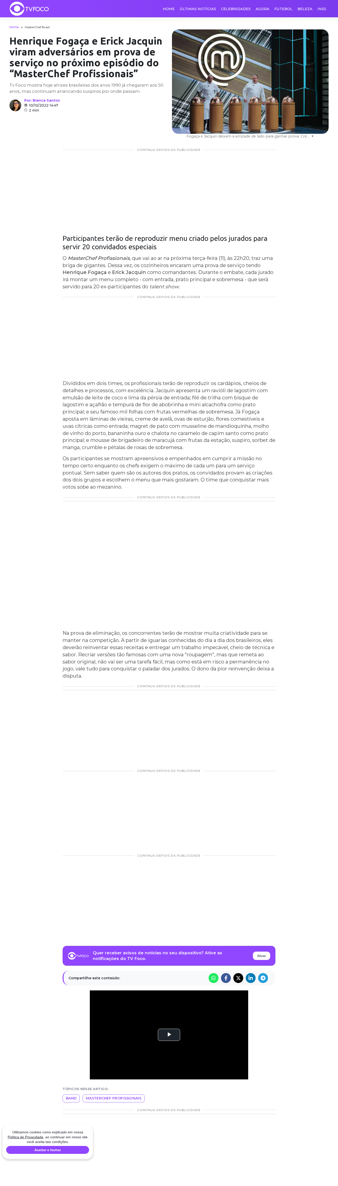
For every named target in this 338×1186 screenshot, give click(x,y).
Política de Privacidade (25, 1137)
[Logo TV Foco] (29, 8)
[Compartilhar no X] (238, 978)
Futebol (283, 9)
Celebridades (236, 9)
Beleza (305, 9)
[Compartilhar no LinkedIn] (251, 978)
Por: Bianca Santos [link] (42, 100)
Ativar (261, 956)
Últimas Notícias (198, 9)
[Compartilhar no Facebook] (226, 978)
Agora (262, 9)
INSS (321, 9)
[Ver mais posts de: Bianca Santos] (15, 105)
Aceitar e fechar (47, 1150)
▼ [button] (312, 136)
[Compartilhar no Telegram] (263, 978)
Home (169, 9)
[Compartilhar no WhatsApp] (213, 978)
